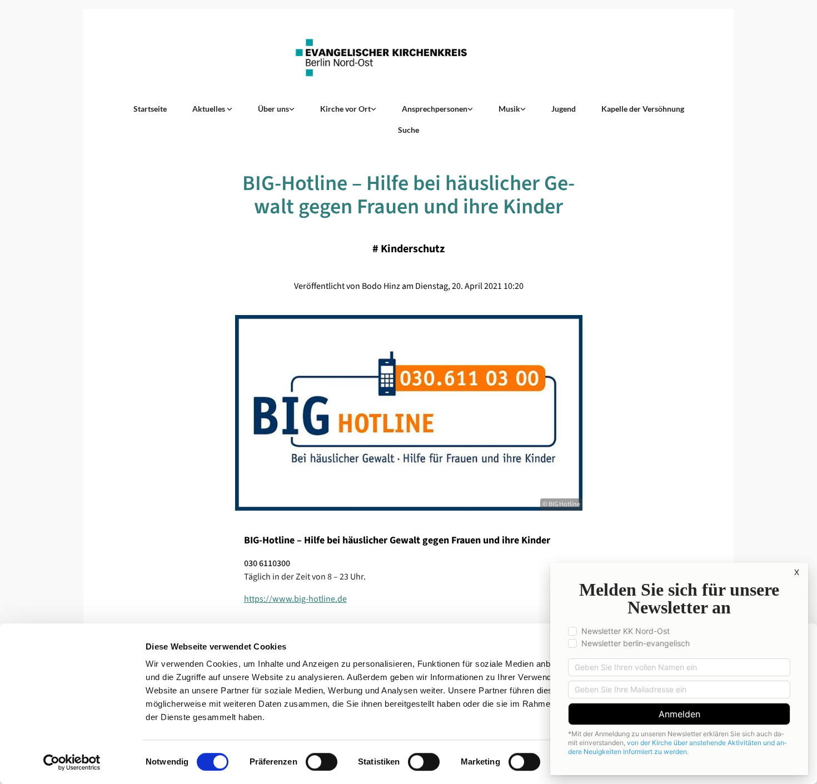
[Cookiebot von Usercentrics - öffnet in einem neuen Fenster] (72, 762)
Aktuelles (209, 108)
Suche (408, 129)
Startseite (150, 108)
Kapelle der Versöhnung (642, 108)
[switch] (321, 762)
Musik (509, 108)
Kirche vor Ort (345, 108)
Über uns (273, 108)
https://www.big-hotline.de (295, 599)
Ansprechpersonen (434, 108)
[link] (212, 108)
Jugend (563, 108)
